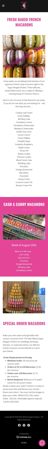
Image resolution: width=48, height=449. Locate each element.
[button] (4, 5)
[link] (24, 5)
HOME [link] (24, 443)
